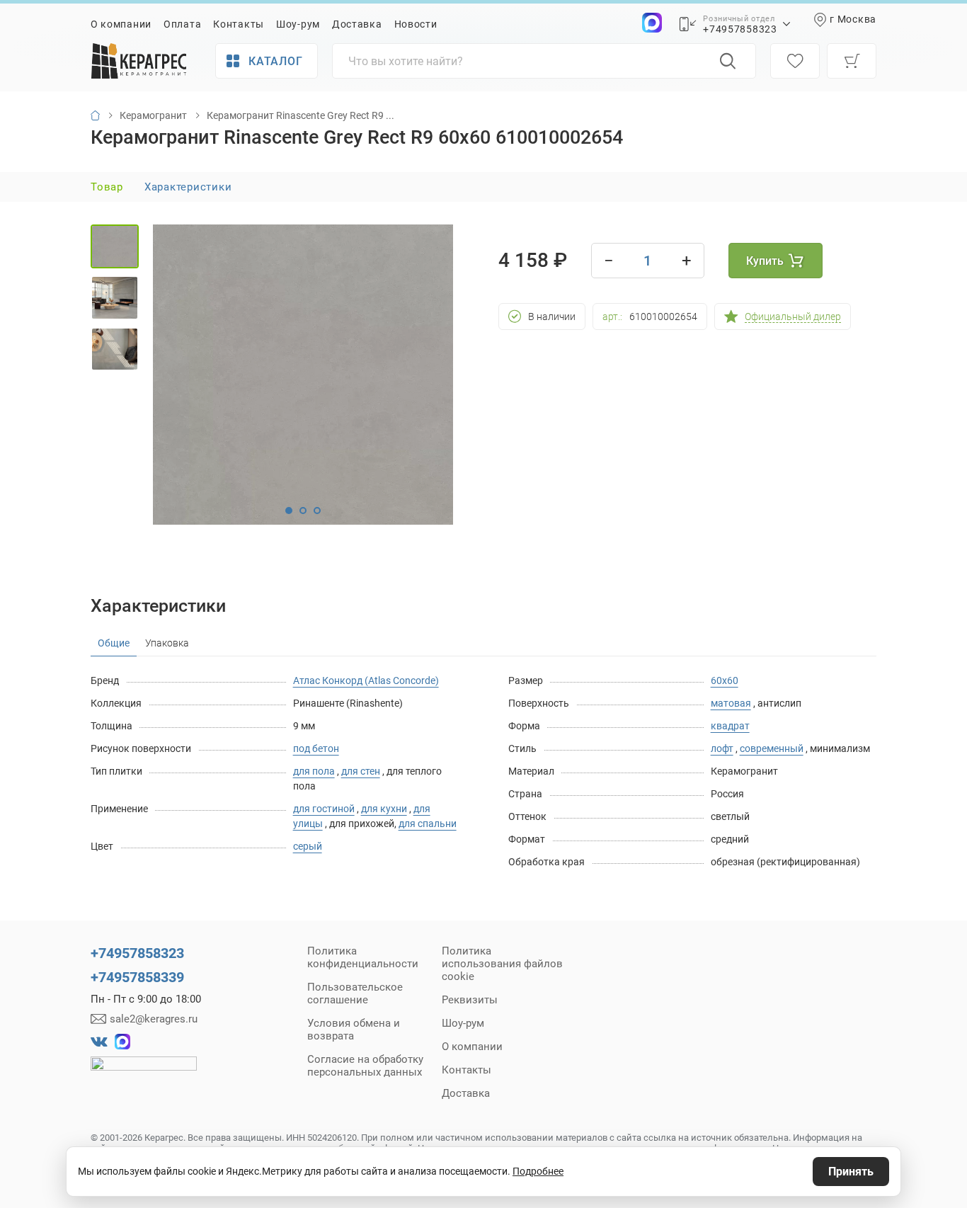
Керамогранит (153, 115)
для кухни (384, 808)
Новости (415, 24)
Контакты (238, 24)
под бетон (316, 748)
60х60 (724, 680)
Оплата (182, 24)
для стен (360, 771)
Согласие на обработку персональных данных (365, 1065)
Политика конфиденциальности (362, 957)
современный (771, 748)
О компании (121, 24)
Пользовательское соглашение (355, 993)
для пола (314, 771)
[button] (289, 510)
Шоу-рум (298, 24)
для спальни (428, 823)
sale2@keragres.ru (154, 1019)
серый (307, 846)
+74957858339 (137, 977)
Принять (851, 1171)
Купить (765, 261)
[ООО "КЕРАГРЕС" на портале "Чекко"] (144, 1073)
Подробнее (538, 1171)
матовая (731, 703)
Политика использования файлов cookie (502, 964)
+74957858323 (740, 29)
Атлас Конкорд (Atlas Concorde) (366, 680)
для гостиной (324, 808)
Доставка (357, 24)
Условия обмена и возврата (353, 1029)
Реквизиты (470, 999)
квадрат (730, 725)
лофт (722, 748)
